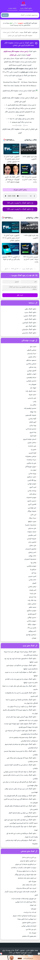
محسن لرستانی (31, 429)
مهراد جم (33, 388)
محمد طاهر (32, 607)
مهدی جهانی (32, 484)
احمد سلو (33, 347)
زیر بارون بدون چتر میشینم (27, 878)
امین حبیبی (32, 576)
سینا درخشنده (31, 460)
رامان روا (33, 563)
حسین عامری (31, 501)
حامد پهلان (32, 556)
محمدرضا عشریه (30, 525)
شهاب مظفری (31, 374)
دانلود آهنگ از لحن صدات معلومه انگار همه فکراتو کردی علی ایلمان (19, 44)
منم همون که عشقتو (29, 936)
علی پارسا (33, 593)
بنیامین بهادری (31, 635)
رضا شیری (33, 432)
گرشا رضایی (32, 419)
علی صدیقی (32, 528)
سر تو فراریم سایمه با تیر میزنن (25, 864)
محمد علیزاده (31, 532)
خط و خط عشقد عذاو (29, 885)
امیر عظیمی (32, 535)
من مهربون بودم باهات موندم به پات (23, 899)
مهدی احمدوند (31, 497)
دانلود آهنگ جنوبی (30, 316)
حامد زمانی (32, 580)
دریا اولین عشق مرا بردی (28, 861)
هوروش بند (32, 384)
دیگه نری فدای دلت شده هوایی (25, 902)
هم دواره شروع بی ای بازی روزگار (25, 874)
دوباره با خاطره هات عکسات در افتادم (23, 868)
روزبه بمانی (32, 473)
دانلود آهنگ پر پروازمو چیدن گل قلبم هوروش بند (20, 796)
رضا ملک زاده (32, 600)
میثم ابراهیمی (31, 377)
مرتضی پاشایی (31, 364)
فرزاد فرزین (32, 453)
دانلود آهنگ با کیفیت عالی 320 (19, 203)
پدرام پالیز (32, 494)
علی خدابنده (32, 446)
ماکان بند (33, 405)
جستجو (5, 15)
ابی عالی (33, 515)
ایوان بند (33, 470)
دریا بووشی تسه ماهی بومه (27, 919)
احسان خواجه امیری (29, 439)
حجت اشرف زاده (31, 391)
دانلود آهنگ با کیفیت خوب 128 (19, 209)
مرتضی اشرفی (31, 350)
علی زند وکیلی (31, 463)
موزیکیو (35, 32)
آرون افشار (32, 422)
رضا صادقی (32, 367)
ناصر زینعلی (32, 552)
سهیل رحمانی (31, 621)
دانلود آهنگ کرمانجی (29, 323)
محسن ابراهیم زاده (30, 408)
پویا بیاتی (32, 425)
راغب (34, 401)
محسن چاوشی (31, 381)
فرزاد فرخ (33, 436)
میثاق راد (33, 569)
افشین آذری (32, 504)
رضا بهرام (33, 412)
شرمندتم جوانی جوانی (29, 926)
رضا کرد (33, 573)
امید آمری (33, 487)
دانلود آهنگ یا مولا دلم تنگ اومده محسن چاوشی (20, 772)
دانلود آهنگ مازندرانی (29, 329)
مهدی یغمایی (31, 566)
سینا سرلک (32, 518)
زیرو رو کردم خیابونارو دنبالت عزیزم (24, 916)
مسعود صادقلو (31, 360)
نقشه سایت (12, 8)
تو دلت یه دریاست (30, 912)
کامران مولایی (31, 371)
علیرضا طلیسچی (30, 415)
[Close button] (39, 954)
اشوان (34, 583)
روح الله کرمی (32, 480)
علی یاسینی (32, 398)
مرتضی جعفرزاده (30, 456)
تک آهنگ (33, 905)
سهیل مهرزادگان (30, 467)
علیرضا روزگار (32, 511)
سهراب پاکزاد (32, 624)
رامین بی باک (31, 628)
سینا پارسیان (31, 353)
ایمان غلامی (32, 587)
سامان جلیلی (32, 443)
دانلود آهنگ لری (31, 326)
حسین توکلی (32, 617)
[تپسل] (1, 954)
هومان (34, 638)
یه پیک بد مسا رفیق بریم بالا (26, 871)
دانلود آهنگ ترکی (30, 309)
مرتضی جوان (32, 604)
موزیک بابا (32, 933)
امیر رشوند (32, 590)
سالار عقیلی (32, 357)
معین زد (33, 449)
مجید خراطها (32, 521)
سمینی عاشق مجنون (29, 922)
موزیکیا (33, 909)
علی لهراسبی (32, 508)
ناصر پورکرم (32, 631)
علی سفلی (32, 545)
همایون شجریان (31, 549)
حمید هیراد (32, 395)
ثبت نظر (20, 295)
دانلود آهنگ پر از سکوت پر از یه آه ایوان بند (21, 706)
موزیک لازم (32, 881)
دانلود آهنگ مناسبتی (29, 333)
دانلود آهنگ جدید (26, 8)
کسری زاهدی (32, 614)
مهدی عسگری (31, 611)
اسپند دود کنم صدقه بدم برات (26, 888)
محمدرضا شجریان (30, 559)
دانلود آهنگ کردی (30, 319)
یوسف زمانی (32, 491)
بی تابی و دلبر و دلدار (29, 857)
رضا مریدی (32, 597)
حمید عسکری (31, 477)
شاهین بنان (32, 542)
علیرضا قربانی (31, 539)
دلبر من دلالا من (31, 929)
